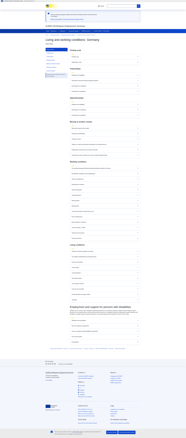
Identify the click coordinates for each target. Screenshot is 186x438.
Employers (62, 31)
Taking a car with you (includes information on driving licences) (89, 144)
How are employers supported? (80, 325)
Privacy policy (114, 411)
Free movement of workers (76, 348)
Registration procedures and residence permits (85, 149)
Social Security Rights (120, 348)
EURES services (86, 31)
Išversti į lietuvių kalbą (56, 19)
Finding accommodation (78, 133)
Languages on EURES (116, 376)
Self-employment (76, 195)
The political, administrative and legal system (84, 256)
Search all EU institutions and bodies (119, 423)
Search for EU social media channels (87, 423)
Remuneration (75, 200)
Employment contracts (78, 184)
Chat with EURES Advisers (85, 378)
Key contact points (77, 336)
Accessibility (49, 380)
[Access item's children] (58, 31)
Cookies (112, 416)
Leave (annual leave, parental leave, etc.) (83, 211)
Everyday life (75, 342)
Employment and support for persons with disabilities (55, 75)
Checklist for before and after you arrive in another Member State (89, 155)
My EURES (106, 31)
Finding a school (76, 139)
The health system (77, 278)
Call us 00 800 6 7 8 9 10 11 (85, 409)
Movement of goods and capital (80, 128)
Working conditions (51, 67)
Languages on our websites (117, 409)
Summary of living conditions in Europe (82, 251)
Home (47, 31)
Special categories (77, 189)
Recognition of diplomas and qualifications (83, 173)
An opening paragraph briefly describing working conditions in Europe (91, 168)
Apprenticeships (50, 60)
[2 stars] (47, 364)
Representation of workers (79, 222)
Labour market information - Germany (59, 348)
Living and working (73, 31)
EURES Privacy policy (116, 380)
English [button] (102, 6)
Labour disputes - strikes (78, 227)
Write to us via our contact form (86, 413)
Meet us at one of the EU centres (86, 416)
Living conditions (50, 70)
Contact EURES (98, 31)
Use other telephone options (85, 411)
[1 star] (46, 364)
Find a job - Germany (89, 348)
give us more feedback (66, 364)
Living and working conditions (68, 35)
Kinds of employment (77, 179)
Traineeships (49, 56)
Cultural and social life (78, 289)
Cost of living (75, 267)
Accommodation (76, 273)
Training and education (78, 233)
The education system (78, 283)
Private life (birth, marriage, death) (81, 294)
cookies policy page (77, 431)
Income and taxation (77, 262)
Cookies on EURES (115, 378)
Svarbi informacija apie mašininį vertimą (73, 19)
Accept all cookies (112, 432)
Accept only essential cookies (126, 432)
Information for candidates (79, 86)
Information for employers (79, 91)
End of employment (77, 216)
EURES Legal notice (115, 382)
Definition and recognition (79, 320)
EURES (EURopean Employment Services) (59, 372)
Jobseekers (54, 31)
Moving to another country (53, 63)
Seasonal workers (77, 238)
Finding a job (49, 53)
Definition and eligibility (78, 75)
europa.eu (57, 410)
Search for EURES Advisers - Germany (104, 348)
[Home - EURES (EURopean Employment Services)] (53, 6)
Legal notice (113, 413)
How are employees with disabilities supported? (85, 331)
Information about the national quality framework (85, 80)
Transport (74, 299)
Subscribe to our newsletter (85, 396)
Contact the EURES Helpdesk (86, 376)
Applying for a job (76, 62)
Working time (75, 206)
